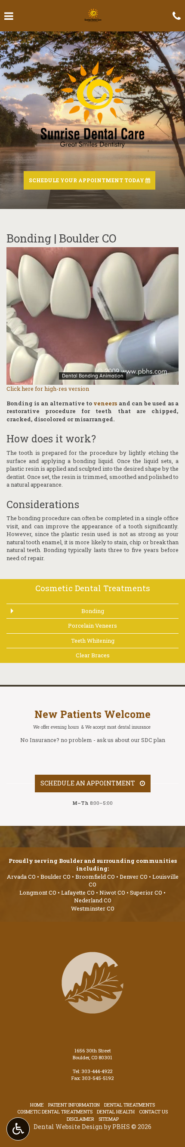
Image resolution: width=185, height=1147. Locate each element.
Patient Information (74, 1104)
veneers (105, 403)
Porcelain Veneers (92, 625)
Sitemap (109, 1119)
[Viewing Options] (18, 1129)
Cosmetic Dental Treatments (92, 588)
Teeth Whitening (92, 640)
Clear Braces (93, 655)
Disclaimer (80, 1119)
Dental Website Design (68, 1126)
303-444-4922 (96, 1071)
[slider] (92, 378)
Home (37, 1104)
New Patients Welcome (92, 714)
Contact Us (153, 1111)
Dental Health (116, 1111)
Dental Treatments (129, 1104)
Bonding (92, 611)
